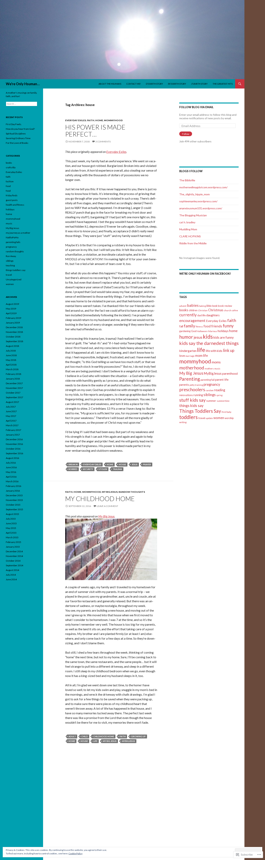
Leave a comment (107, 506)
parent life (222, 379)
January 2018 (13, 378)
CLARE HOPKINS (190, 236)
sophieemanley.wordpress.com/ (198, 201)
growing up (138, 736)
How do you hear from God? (20, 128)
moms (216, 362)
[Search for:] (21, 103)
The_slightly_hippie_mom (194, 194)
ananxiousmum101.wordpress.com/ (200, 208)
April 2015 (11, 532)
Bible (209, 305)
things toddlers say (15, 270)
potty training (196, 385)
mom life (201, 355)
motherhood (191, 367)
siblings (210, 395)
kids (208, 336)
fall (181, 326)
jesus (135, 464)
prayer (147, 464)
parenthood (230, 373)
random (209, 390)
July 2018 (11, 350)
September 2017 (14, 397)
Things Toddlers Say (200, 411)
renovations (186, 395)
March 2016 (12, 481)
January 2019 (13, 322)
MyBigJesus (128, 741)
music (217, 368)
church (227, 310)
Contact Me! (133, 83)
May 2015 (11, 528)
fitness (199, 326)
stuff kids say (192, 400)
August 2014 (12, 570)
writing (182, 422)
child (84, 736)
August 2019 (12, 303)
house (122, 464)
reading (219, 390)
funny (228, 325)
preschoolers (192, 389)
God (194, 331)
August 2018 (12, 346)
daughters (213, 315)
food (207, 326)
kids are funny (223, 337)
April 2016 (11, 476)
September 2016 (14, 453)
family (189, 325)
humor (186, 337)
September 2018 (14, 341)
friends (216, 326)
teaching (10, 265)
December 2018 (14, 327)
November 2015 (14, 500)
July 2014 (11, 574)
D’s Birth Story (154, 83)
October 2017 (13, 392)
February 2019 (13, 317)
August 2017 (12, 402)
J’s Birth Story (199, 83)
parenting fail (208, 379)
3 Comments (103, 141)
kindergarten (188, 350)
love (182, 355)
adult (72, 736)
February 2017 (13, 430)
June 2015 (11, 523)
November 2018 (14, 331)
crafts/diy (11, 167)
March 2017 (12, 425)
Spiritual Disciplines (16, 133)
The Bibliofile (187, 180)
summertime (223, 401)
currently (188, 314)
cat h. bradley (187, 222)
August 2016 (12, 458)
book (214, 305)
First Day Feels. (14, 124)
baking (202, 306)
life (95, 741)
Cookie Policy (75, 853)
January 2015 (13, 546)
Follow (185, 133)
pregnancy (212, 384)
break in (73, 464)
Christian (203, 310)
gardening (185, 331)
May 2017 (11, 416)
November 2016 (14, 444)
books (183, 310)
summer (211, 400)
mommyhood (113, 120)
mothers (209, 368)
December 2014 (14, 551)
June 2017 (11, 411)
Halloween (202, 331)
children (193, 310)
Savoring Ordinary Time (18, 138)
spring (219, 395)
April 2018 (11, 364)
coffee (235, 310)
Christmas (215, 310)
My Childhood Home (100, 498)
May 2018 (11, 360)
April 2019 (11, 313)
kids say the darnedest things (209, 343)
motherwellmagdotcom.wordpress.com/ (203, 187)
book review (225, 305)
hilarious (212, 331)
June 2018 (11, 355)
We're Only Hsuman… (23, 84)
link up (228, 350)
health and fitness (15, 204)
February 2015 (13, 542)
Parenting (189, 379)
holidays (223, 331)
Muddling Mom (188, 229)
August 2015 (12, 514)
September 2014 (14, 565)
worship (229, 418)
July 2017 (11, 406)
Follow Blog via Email (196, 107)
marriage (190, 356)
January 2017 (13, 434)
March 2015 (12, 537)
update (209, 418)
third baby (226, 412)
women (218, 418)
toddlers (188, 417)
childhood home (103, 736)
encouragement (192, 320)
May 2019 (11, 308)
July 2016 (11, 462)
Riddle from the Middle (193, 243)
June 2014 (11, 579)
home (99, 120)
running (198, 395)
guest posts (12, 200)
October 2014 (13, 560)
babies (193, 305)
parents (184, 384)
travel (201, 418)
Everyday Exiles (75, 120)
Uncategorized (13, 279)
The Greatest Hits (223, 83)
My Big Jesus (110, 491)
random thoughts (132, 491)
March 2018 (12, 369)
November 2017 (14, 388)
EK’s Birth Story (177, 83)
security (88, 469)
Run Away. (11, 256)
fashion (10, 181)
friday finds (11, 195)
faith (90, 120)
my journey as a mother (18, 232)
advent (182, 305)
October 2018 (13, 336)
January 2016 (13, 490)
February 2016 (13, 486)
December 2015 (14, 495)
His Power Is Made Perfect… (95, 130)
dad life (201, 315)
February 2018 (13, 374)
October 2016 (13, 448)
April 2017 (11, 420)
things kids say (191, 405)
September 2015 (14, 509)
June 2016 (11, 467)
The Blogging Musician (193, 215)
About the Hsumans (110, 83)
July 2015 (11, 518)
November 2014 (14, 556)
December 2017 (14, 383)
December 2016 (14, 439)
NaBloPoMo (12, 237)
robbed (72, 469)
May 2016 (11, 472)
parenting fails (13, 242)
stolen (103, 469)
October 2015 (13, 504)
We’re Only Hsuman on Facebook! (205, 273)
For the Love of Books (17, 142)
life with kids (214, 350)
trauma (117, 469)
